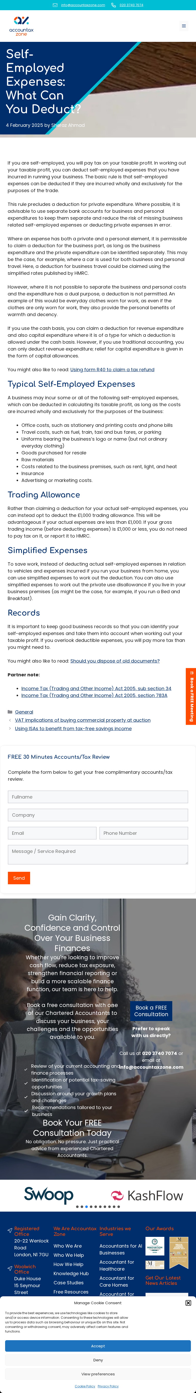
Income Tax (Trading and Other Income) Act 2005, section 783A (94, 695)
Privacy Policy (108, 1386)
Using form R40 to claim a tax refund (112, 369)
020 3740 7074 (131, 5)
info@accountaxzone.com (83, 5)
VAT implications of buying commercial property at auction (83, 720)
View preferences (98, 1374)
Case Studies (69, 1282)
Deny (98, 1360)
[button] (188, 1302)
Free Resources (71, 1292)
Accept (98, 1346)
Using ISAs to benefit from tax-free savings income (73, 728)
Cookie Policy (85, 1386)
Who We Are (68, 1246)
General (24, 712)
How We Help (68, 1264)
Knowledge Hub (71, 1273)
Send (19, 878)
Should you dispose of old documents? (115, 661)
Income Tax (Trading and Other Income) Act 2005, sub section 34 (96, 688)
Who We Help (69, 1255)
